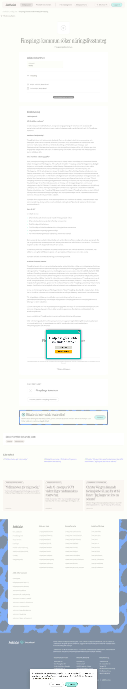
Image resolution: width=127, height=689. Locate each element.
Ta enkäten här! (63, 351)
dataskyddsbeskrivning (44, 678)
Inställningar (56, 684)
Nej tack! (63, 347)
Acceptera (71, 684)
